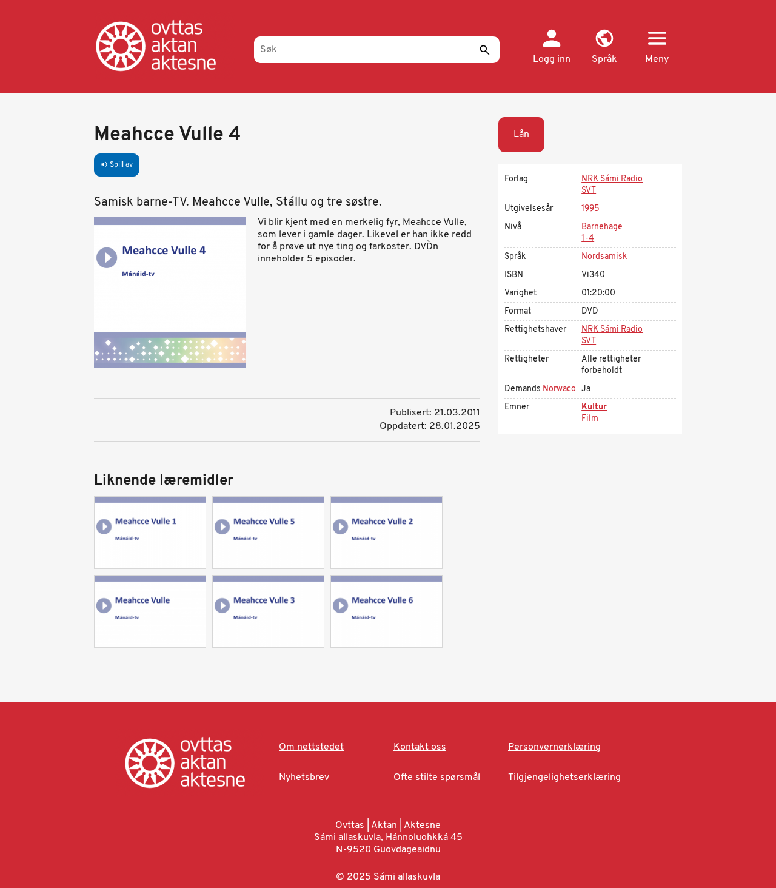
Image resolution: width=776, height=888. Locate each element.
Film (589, 419)
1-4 (587, 238)
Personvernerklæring (554, 747)
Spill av (117, 165)
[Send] (484, 50)
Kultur (594, 407)
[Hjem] (168, 45)
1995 (590, 209)
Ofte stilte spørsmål (436, 778)
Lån (521, 135)
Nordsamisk (604, 257)
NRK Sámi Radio (612, 179)
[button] (604, 47)
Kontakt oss (419, 747)
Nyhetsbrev (304, 778)
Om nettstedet (311, 747)
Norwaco (559, 389)
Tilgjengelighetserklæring (564, 778)
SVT (588, 191)
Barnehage (602, 227)
